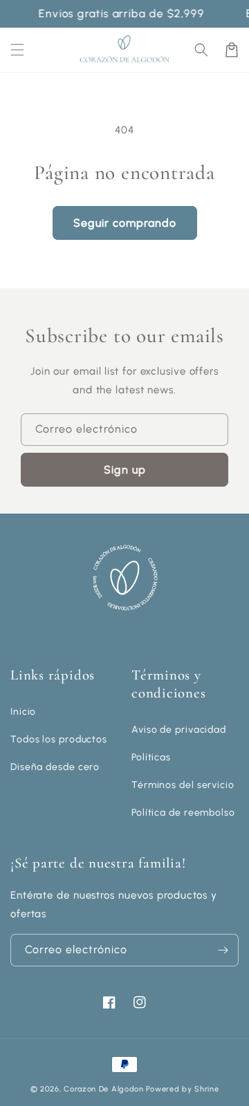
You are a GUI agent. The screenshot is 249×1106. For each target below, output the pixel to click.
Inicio (23, 712)
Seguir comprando (124, 222)
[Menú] (17, 50)
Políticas (151, 757)
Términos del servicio (182, 785)
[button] (201, 50)
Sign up (125, 469)
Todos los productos (58, 739)
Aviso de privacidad (178, 729)
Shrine (206, 1089)
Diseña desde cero (55, 767)
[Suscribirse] (223, 950)
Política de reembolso (183, 812)
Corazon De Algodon (104, 1089)
